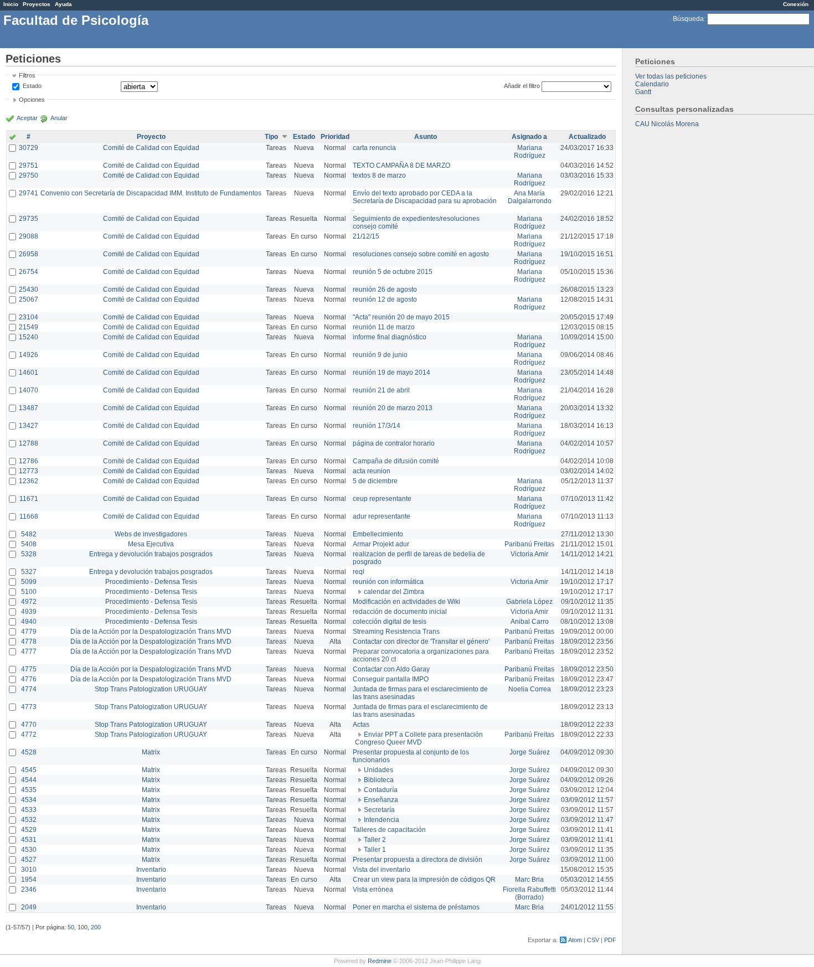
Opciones (32, 99)
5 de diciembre (375, 481)
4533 (29, 810)
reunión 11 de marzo (384, 327)
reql (358, 572)
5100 (29, 592)
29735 (28, 219)
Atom (575, 940)
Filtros (27, 75)
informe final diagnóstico (389, 337)
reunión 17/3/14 (376, 426)
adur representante (381, 516)
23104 (28, 317)
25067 (28, 299)
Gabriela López (529, 602)
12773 (28, 471)
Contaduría (381, 790)
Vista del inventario (381, 869)
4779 (29, 631)
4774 (29, 689)
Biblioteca (379, 780)
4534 (29, 800)
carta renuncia (374, 148)
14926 (28, 355)
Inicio (10, 4)
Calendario (652, 84)
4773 (29, 707)
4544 (29, 780)
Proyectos (36, 4)
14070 (28, 390)
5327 (29, 572)
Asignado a (529, 137)
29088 (28, 236)
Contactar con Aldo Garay (391, 669)
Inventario (151, 869)
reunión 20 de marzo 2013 (392, 408)
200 (96, 927)
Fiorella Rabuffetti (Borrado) (529, 893)
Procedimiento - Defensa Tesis (151, 582)
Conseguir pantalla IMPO (391, 679)
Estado (32, 85)
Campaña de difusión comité (396, 461)
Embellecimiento (378, 534)
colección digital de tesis (389, 621)
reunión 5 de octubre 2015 (392, 272)
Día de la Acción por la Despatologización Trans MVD (150, 631)
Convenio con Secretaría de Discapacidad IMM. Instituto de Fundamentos (150, 193)
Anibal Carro (530, 621)
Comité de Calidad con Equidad (151, 148)
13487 (28, 408)
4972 (29, 602)
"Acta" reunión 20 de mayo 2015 (401, 317)
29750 (28, 175)
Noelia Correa (529, 689)
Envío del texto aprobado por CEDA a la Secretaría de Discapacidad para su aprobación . (425, 201)
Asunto (425, 137)
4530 (29, 850)
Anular (59, 118)
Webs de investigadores (151, 534)
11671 (28, 499)
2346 (29, 889)
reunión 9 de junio (380, 355)
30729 (28, 148)
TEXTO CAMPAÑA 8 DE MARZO (401, 165)
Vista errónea (373, 889)
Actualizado (587, 137)
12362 (28, 481)
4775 (29, 669)
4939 (29, 612)
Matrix (151, 752)
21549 (28, 327)
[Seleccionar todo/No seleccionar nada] (12, 138)
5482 (29, 534)
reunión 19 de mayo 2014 (391, 372)
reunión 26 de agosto (385, 289)
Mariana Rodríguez (529, 151)
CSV (593, 940)
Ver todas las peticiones (671, 76)
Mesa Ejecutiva (151, 544)
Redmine (379, 961)
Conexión (795, 4)
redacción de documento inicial (400, 612)
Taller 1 (375, 850)
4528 (29, 752)
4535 (29, 790)
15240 (28, 337)
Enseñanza (381, 800)
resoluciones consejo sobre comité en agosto (421, 254)
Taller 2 (375, 840)
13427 (28, 426)
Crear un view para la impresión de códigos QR (424, 879)
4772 (29, 734)
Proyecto (151, 137)
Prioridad (335, 137)
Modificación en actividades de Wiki (406, 602)
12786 (28, 461)
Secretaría (379, 810)
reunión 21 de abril (381, 390)
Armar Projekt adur (381, 544)
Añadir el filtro (522, 85)
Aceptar (27, 118)
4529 (29, 830)
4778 (29, 641)
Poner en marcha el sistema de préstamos (416, 907)
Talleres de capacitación (389, 830)
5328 (29, 554)
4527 (29, 859)
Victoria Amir (529, 554)
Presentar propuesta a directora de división (417, 859)
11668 (28, 516)
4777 (29, 651)
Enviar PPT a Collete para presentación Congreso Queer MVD (419, 738)
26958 (28, 254)
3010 (29, 869)
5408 (29, 544)
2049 (29, 907)
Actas (361, 724)
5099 (29, 582)
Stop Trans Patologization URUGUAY (151, 689)
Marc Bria (529, 879)
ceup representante (382, 499)
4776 (29, 679)
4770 (29, 724)
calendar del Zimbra (394, 592)
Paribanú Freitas (529, 544)
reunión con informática (388, 582)
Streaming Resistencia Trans (396, 631)
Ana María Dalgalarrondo (530, 197)
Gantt (643, 92)
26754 (28, 272)
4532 (29, 820)
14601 (28, 372)
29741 (28, 193)
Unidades (378, 770)
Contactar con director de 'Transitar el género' (421, 641)
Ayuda (63, 4)
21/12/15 (366, 236)
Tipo (271, 137)
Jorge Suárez (529, 752)
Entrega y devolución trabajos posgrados (151, 554)
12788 (28, 443)
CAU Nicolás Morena (667, 124)
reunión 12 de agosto (385, 299)
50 (71, 927)
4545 (29, 770)
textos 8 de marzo (379, 175)
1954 (29, 879)
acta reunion (371, 471)
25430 (28, 289)
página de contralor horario (394, 443)
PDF (610, 940)
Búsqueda (688, 19)
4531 (29, 840)
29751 (28, 165)
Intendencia (381, 820)
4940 (29, 621)
